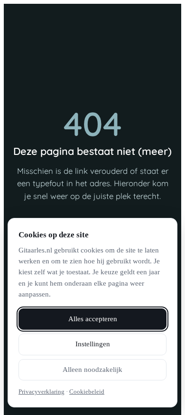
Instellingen (92, 344)
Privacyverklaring (41, 391)
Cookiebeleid (86, 391)
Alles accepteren (92, 319)
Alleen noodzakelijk (92, 369)
